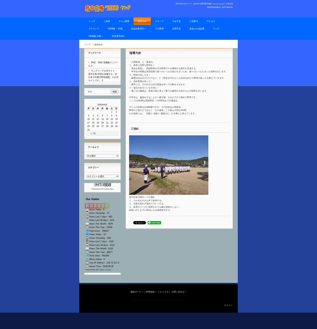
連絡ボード (135, 292)
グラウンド (93, 28)
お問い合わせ (178, 292)
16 (116, 119)
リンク (216, 28)
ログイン (228, 305)
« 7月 (93, 133)
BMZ (93, 62)
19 (98, 122)
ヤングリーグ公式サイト (103, 70)
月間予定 (176, 28)
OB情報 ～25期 (115, 28)
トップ (91, 21)
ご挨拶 (107, 21)
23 (116, 122)
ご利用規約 (149, 292)
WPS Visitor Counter (103, 270)
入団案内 (193, 21)
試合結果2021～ (138, 28)
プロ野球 (159, 28)
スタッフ (159, 21)
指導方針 (142, 21)
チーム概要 (124, 21)
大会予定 (176, 21)
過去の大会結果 (196, 28)
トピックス (163, 292)
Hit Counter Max (107, 189)
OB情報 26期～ (95, 36)
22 (112, 122)
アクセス (211, 21)
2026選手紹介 (118, 36)
